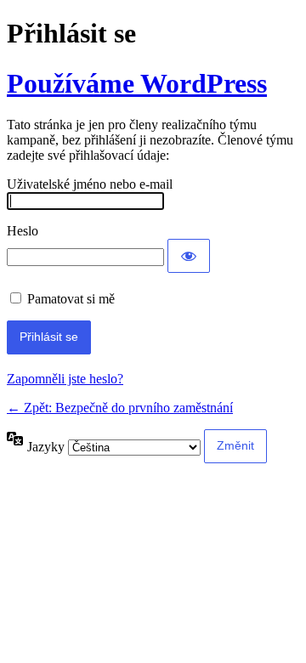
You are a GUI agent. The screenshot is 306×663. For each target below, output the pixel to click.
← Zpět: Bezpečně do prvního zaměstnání (120, 407)
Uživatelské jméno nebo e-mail (90, 184)
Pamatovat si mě (71, 299)
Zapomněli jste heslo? (65, 378)
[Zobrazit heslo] (188, 256)
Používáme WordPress (137, 83)
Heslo (22, 231)
